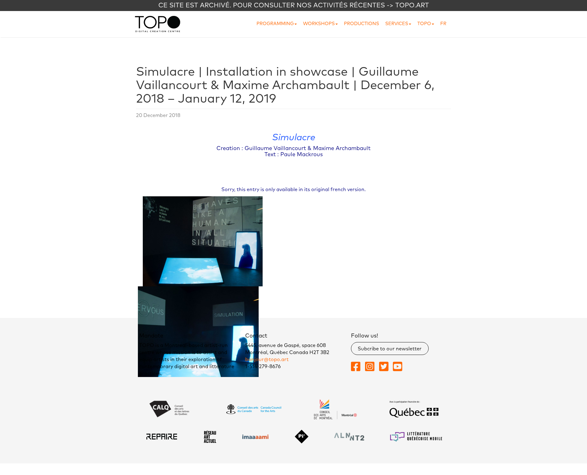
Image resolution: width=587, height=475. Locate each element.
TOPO (424, 23)
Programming (275, 23)
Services (396, 23)
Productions (361, 23)
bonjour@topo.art (267, 359)
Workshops (319, 23)
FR (443, 23)
